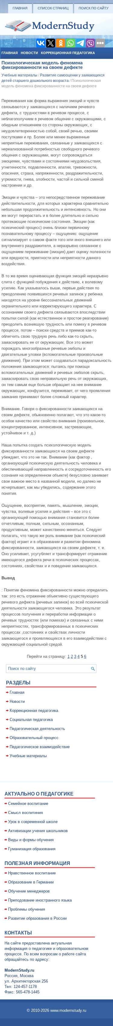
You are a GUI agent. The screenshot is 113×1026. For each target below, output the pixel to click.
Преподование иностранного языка (40, 900)
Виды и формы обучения (31, 840)
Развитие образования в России (37, 918)
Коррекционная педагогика (68, 53)
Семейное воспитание (28, 803)
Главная (20, 8)
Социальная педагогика (31, 719)
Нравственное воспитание (32, 873)
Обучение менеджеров (29, 891)
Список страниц (53, 8)
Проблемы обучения (26, 909)
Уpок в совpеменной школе (33, 821)
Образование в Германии (31, 882)
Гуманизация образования (31, 849)
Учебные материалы (19, 75)
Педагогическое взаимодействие (40, 747)
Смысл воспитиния (25, 812)
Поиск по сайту (93, 8)
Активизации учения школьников (38, 830)
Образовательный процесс (34, 737)
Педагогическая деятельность (37, 728)
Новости (29, 53)
